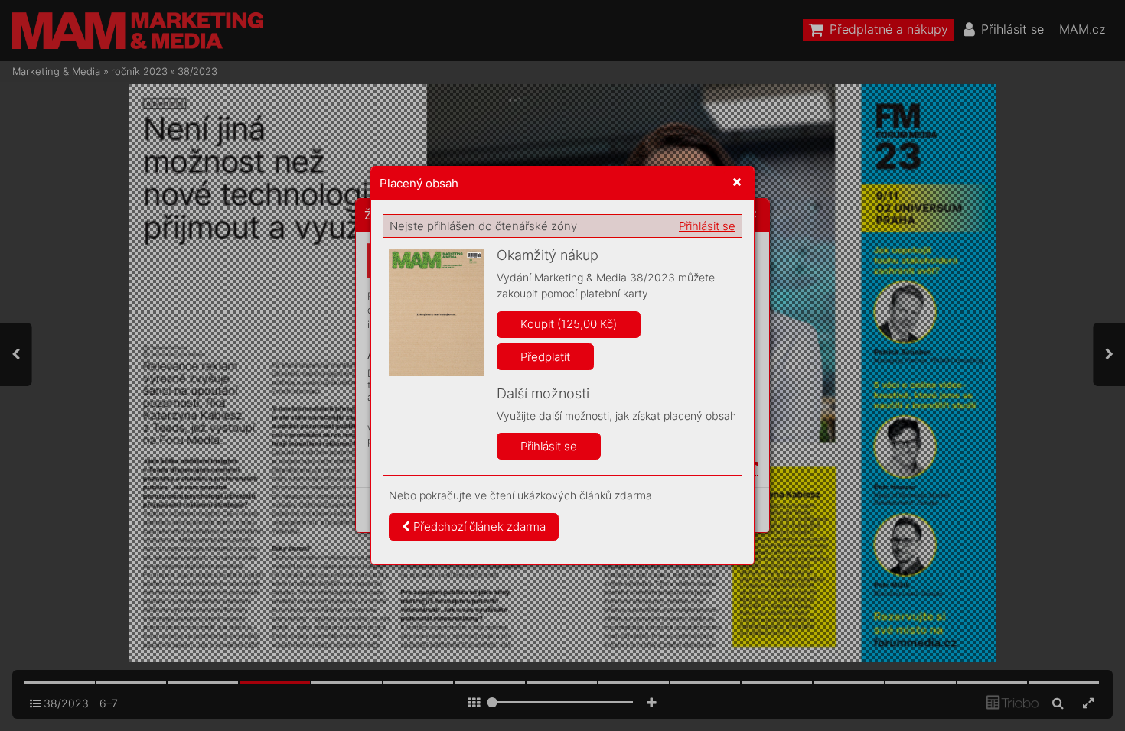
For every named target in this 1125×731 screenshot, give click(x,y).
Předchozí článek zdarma (478, 526)
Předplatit (545, 356)
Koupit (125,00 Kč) (568, 324)
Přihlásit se (707, 226)
